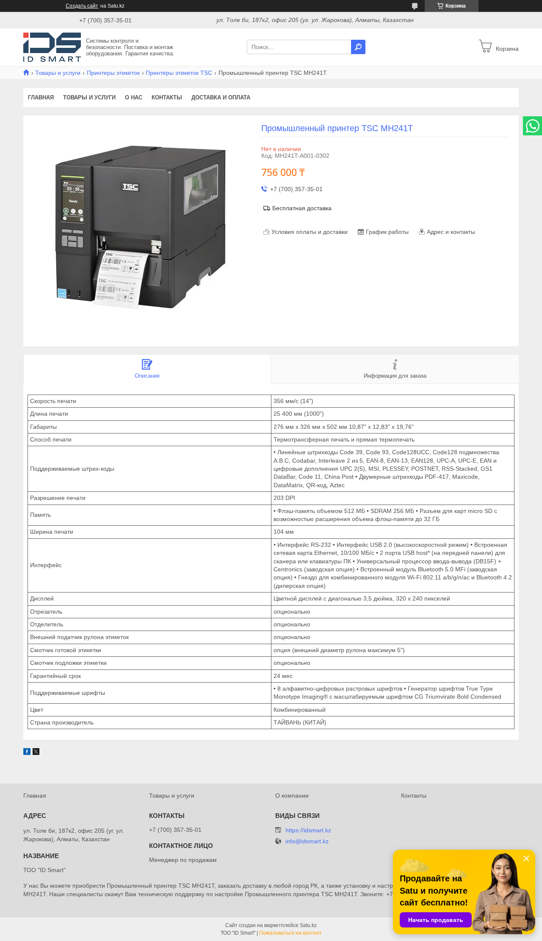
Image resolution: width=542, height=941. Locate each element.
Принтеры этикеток (113, 72)
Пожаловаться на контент (290, 933)
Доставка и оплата (220, 97)
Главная (41, 97)
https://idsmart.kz (308, 830)
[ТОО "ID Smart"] (52, 46)
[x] (36, 752)
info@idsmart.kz (307, 841)
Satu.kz (308, 925)
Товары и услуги (57, 72)
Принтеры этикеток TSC (179, 72)
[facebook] (26, 752)
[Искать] (358, 47)
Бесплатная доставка (302, 208)
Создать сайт (82, 6)
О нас (133, 97)
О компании (292, 795)
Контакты (167, 97)
